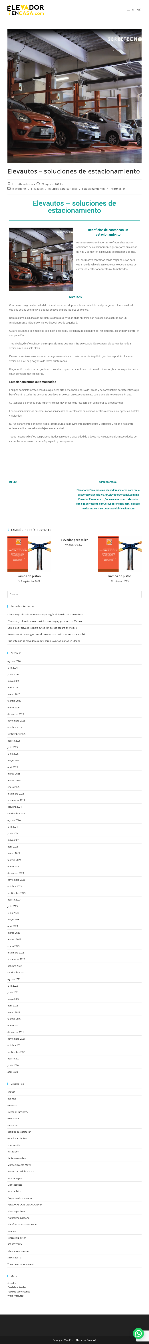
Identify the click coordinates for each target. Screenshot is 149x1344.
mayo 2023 (13, 919)
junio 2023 (13, 913)
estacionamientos (93, 188)
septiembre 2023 (16, 893)
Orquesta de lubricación (20, 1198)
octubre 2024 (14, 806)
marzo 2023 (13, 932)
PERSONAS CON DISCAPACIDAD (24, 1204)
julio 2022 (12, 985)
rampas (11, 1231)
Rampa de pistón (29, 576)
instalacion (13, 1151)
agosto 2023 (14, 899)
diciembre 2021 (15, 1032)
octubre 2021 (14, 1045)
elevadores (19, 188)
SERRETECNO (14, 1244)
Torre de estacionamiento (21, 1264)
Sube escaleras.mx (116, 499)
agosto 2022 (14, 979)
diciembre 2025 (15, 714)
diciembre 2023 (15, 873)
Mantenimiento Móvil (19, 1164)
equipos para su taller (63, 188)
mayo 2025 (13, 760)
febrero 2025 (14, 780)
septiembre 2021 (16, 1052)
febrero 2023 (14, 939)
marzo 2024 (13, 853)
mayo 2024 (13, 840)
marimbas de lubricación (20, 1171)
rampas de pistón (16, 1237)
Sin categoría (14, 1257)
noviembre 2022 (16, 959)
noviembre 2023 (16, 879)
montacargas (14, 1178)
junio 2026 (13, 674)
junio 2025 (13, 753)
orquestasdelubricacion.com (117, 508)
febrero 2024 (14, 860)
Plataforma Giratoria (18, 1217)
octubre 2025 (14, 727)
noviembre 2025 (16, 720)
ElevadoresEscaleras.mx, (91, 490)
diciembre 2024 (15, 793)
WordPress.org (15, 1295)
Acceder (11, 1283)
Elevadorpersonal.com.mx (124, 494)
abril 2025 (12, 767)
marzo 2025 (13, 773)
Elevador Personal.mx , (91, 499)
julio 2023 (12, 906)
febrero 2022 (14, 1018)
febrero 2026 (14, 700)
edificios (11, 1098)
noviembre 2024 (16, 800)
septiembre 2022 (16, 972)
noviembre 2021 (16, 1038)
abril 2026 (12, 687)
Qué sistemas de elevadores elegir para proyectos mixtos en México (43, 641)
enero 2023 (13, 946)
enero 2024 (13, 866)
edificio (11, 1091)
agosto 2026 (14, 661)
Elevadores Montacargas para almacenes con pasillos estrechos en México (47, 634)
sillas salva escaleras (18, 1251)
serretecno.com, (95, 503)
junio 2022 (13, 992)
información (118, 188)
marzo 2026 (13, 694)
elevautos (37, 188)
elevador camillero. (17, 1112)
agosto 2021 (14, 1058)
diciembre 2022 (15, 952)
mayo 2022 (13, 999)
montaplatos (14, 1191)
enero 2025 (13, 787)
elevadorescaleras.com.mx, (122, 490)
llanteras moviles (16, 1158)
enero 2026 (13, 707)
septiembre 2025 (16, 734)
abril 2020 (12, 1071)
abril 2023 (12, 926)
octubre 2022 (14, 965)
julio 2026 (12, 667)
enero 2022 (13, 1025)
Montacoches (14, 1184)
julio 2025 (12, 747)
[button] (138, 1333)
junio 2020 (13, 1065)
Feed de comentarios (18, 1291)
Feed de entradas (16, 1287)
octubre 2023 (14, 886)
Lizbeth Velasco (22, 184)
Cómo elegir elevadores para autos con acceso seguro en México (42, 627)
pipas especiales (16, 1211)
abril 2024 (12, 846)
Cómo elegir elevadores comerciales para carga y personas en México (44, 621)
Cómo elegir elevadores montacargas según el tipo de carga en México (45, 614)
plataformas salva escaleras (22, 1224)
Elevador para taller (74, 540)
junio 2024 (13, 833)
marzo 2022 (13, 1012)
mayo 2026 (13, 681)
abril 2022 (12, 1005)
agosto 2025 (14, 740)
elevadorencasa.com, (117, 503)
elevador (12, 1105)
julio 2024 (12, 826)
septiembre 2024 (16, 813)
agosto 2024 (14, 820)
